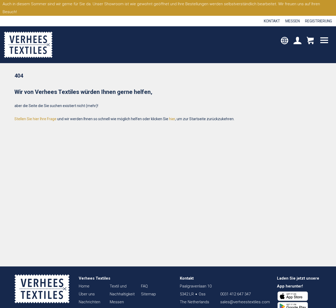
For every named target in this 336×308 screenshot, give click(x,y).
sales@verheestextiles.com (245, 302)
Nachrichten (89, 302)
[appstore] (292, 296)
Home (84, 286)
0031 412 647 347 (235, 294)
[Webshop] (310, 41)
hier (172, 119)
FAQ (144, 286)
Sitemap (148, 294)
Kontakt (272, 21)
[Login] (297, 41)
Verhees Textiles (28, 45)
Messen (292, 21)
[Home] (42, 288)
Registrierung (318, 21)
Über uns (87, 294)
